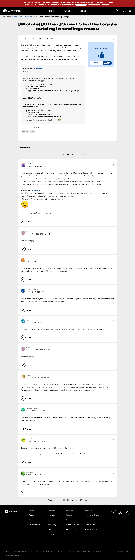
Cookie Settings (47, 551)
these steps (81, 4)
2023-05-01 (35, 190)
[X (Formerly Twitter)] (120, 512)
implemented (101, 48)
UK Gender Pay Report (12, 556)
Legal (7, 551)
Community (14, 11)
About (31, 515)
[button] (96, 63)
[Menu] (130, 10)
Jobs (30, 520)
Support (69, 515)
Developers (52, 520)
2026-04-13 (37, 68)
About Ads (59, 551)
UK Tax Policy (97, 551)
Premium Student (91, 529)
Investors (51, 529)
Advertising (52, 524)
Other (32, 131)
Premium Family (91, 524)
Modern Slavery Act (83, 551)
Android (25, 131)
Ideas (83, 11)
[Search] (117, 10)
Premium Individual (92, 515)
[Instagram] (113, 512)
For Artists (51, 515)
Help (52, 11)
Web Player (70, 520)
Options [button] (113, 38)
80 (64, 155)
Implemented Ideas (31, 17)
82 (72, 155)
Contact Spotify (72, 529)
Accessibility (70, 551)
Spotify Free (89, 534)
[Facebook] (127, 512)
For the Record (34, 524)
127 (81, 155)
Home (15, 17)
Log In (123, 11)
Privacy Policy (34, 551)
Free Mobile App (72, 524)
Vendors (51, 534)
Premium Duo (90, 520)
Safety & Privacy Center (19, 551)
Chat (67, 11)
